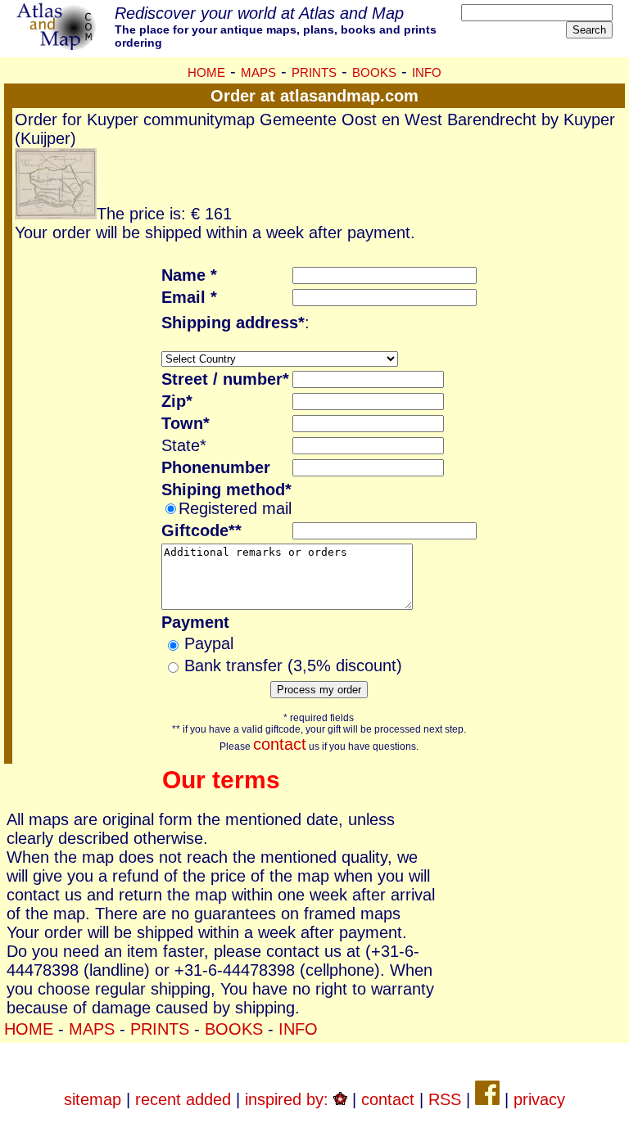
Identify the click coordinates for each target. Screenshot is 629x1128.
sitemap (92, 1099)
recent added (183, 1099)
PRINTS (314, 72)
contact (279, 744)
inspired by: (289, 1099)
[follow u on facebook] (487, 1099)
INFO (426, 72)
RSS (444, 1099)
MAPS (258, 72)
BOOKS (374, 72)
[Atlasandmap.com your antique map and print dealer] (57, 44)
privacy (539, 1099)
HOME (206, 72)
